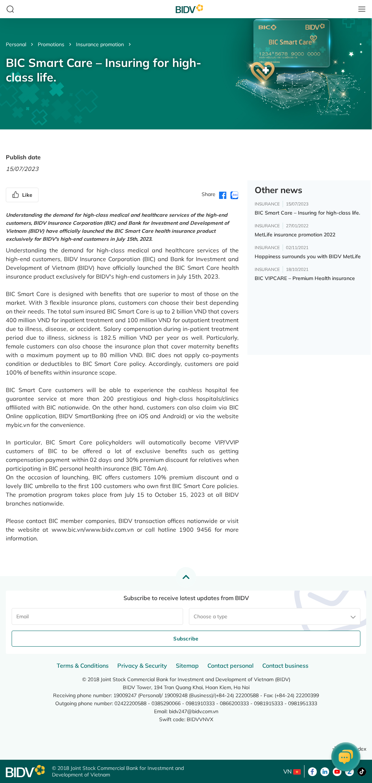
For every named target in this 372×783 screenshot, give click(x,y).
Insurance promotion (100, 44)
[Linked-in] (324, 771)
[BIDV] (25, 771)
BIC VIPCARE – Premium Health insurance (305, 278)
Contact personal (230, 665)
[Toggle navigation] (361, 9)
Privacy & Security (142, 665)
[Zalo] (349, 771)
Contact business (285, 665)
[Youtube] (337, 771)
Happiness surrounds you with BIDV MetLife (308, 256)
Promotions (51, 44)
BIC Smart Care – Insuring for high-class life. (307, 212)
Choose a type (210, 616)
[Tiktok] (361, 771)
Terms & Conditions (83, 665)
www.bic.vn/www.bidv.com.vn (93, 529)
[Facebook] (312, 771)
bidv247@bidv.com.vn (193, 711)
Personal (16, 44)
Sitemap (187, 665)
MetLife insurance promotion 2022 (295, 234)
